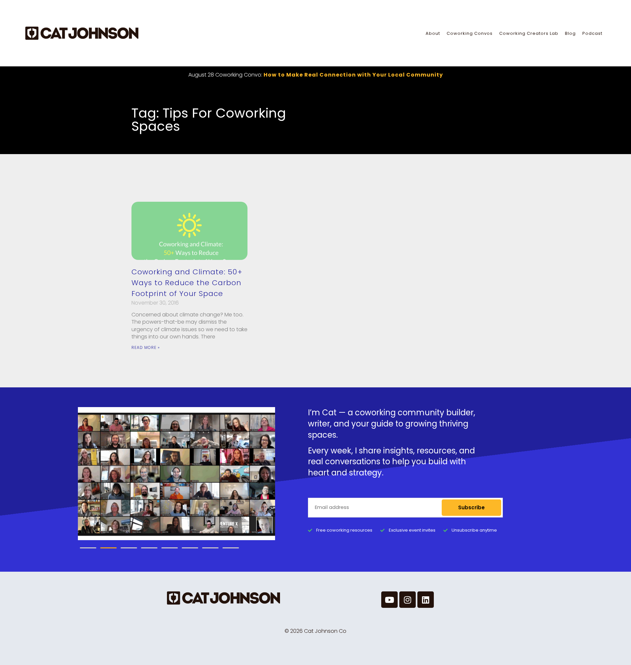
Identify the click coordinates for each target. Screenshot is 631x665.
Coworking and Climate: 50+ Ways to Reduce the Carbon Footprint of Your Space (187, 283)
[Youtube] (389, 599)
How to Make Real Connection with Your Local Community (353, 75)
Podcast (592, 33)
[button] (88, 547)
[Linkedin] (425, 599)
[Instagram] (407, 599)
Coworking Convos (470, 33)
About (433, 33)
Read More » (145, 347)
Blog (570, 33)
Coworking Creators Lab (528, 33)
